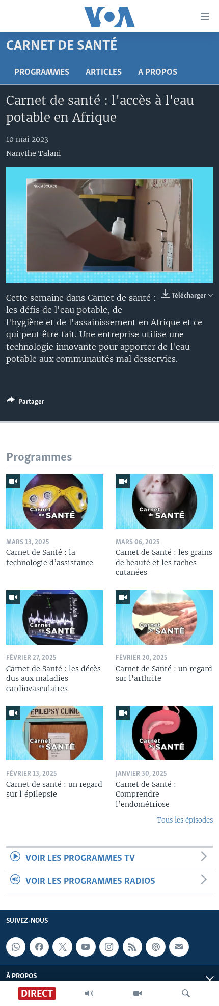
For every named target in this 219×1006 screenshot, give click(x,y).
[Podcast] (155, 947)
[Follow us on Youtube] (85, 947)
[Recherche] (186, 993)
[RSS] (132, 947)
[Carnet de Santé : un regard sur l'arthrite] (164, 617)
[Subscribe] (178, 947)
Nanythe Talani (33, 153)
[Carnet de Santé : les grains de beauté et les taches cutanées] (164, 501)
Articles (104, 72)
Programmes (41, 72)
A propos (157, 72)
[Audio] (89, 993)
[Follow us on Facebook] (39, 947)
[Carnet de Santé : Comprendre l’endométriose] (164, 733)
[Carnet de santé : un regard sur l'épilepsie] (54, 733)
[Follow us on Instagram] (109, 947)
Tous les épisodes (185, 820)
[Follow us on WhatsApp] (15, 947)
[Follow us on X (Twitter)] (62, 947)
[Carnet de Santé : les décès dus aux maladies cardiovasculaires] (54, 617)
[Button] (25, 403)
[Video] (137, 993)
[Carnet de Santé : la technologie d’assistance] (54, 501)
